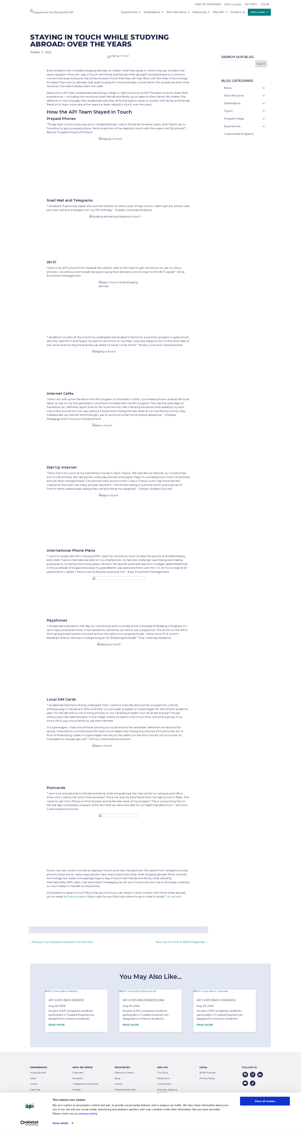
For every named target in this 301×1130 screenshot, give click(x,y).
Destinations (152, 12)
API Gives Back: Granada (216, 1000)
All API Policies (207, 1072)
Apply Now (257, 12)
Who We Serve (176, 12)
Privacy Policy (207, 1078)
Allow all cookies (265, 1101)
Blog (117, 1078)
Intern (33, 1078)
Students (77, 1078)
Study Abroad (38, 1072)
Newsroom (163, 1078)
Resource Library (124, 1072)
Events (118, 1083)
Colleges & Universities (85, 1083)
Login (265, 4)
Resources (199, 12)
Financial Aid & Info (125, 1089)
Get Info (251, 4)
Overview (77, 1072)
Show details (60, 1123)
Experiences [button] (129, 12)
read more (56, 1024)
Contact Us (237, 12)
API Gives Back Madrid (66, 1000)
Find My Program (208, 4)
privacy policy (88, 1113)
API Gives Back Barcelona (143, 1000)
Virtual (33, 1083)
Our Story (162, 1072)
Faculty (76, 1089)
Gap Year (35, 1089)
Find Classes (233, 4)
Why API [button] (218, 12)
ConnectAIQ (164, 1083)
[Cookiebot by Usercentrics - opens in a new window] (29, 1123)
